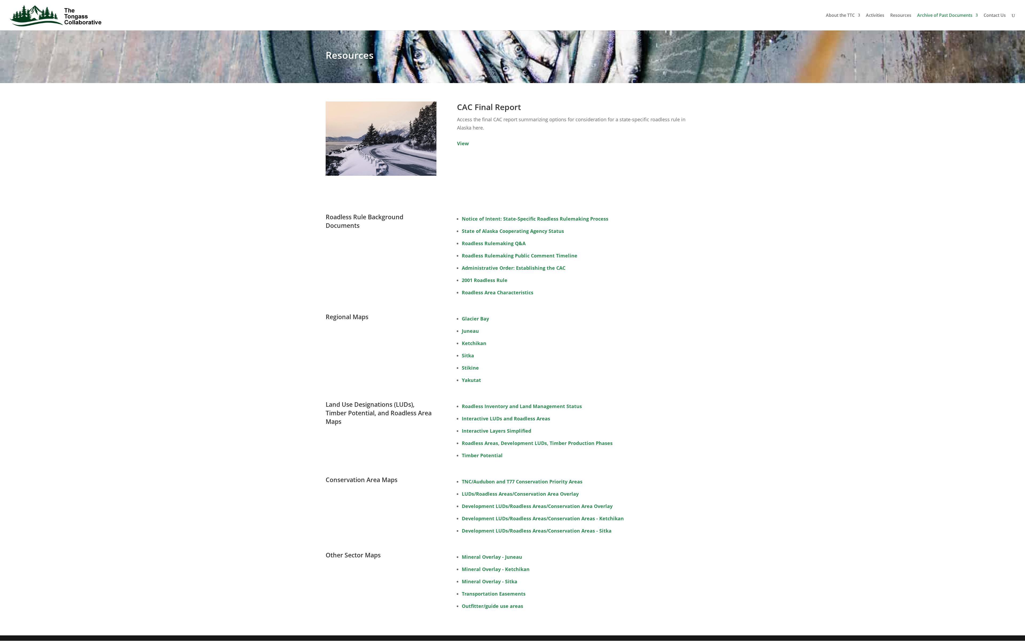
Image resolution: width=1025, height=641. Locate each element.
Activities (875, 15)
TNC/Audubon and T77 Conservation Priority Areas (522, 481)
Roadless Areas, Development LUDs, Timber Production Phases (537, 443)
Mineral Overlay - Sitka (489, 581)
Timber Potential (482, 455)
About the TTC (840, 15)
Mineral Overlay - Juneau (492, 557)
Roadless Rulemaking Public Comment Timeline (519, 255)
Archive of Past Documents (944, 15)
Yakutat (471, 380)
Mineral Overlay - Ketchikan (496, 569)
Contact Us (995, 15)
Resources (900, 15)
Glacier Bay (475, 318)
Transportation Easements (494, 594)
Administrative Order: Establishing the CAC (513, 268)
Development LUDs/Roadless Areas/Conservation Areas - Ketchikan (543, 518)
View (463, 143)
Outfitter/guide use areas (492, 606)
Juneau (470, 331)
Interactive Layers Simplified (496, 431)
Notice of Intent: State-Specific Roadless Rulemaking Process (535, 219)
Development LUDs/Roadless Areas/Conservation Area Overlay (537, 506)
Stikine (470, 368)
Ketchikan (474, 343)
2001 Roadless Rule (484, 280)
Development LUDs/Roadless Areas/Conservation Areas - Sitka (537, 530)
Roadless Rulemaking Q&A (494, 243)
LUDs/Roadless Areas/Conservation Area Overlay (520, 494)
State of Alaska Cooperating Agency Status (513, 231)
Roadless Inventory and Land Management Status (522, 406)
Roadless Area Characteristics (497, 292)
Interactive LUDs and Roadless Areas (506, 418)
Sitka (468, 355)
